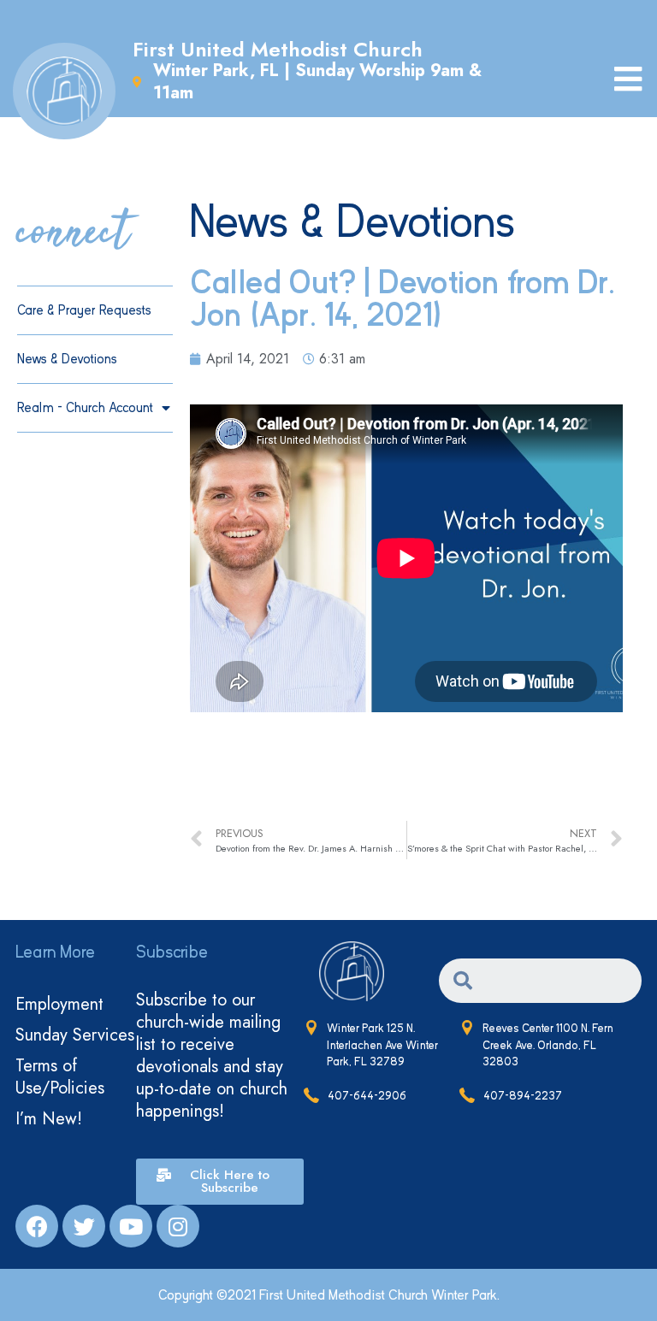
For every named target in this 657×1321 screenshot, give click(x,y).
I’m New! (48, 1118)
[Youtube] (131, 1226)
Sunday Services (74, 1035)
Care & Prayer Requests (84, 310)
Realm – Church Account (85, 408)
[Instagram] (178, 1226)
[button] (219, 1182)
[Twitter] (83, 1226)
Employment (59, 1004)
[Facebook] (36, 1226)
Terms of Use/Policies (59, 1076)
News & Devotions (67, 359)
